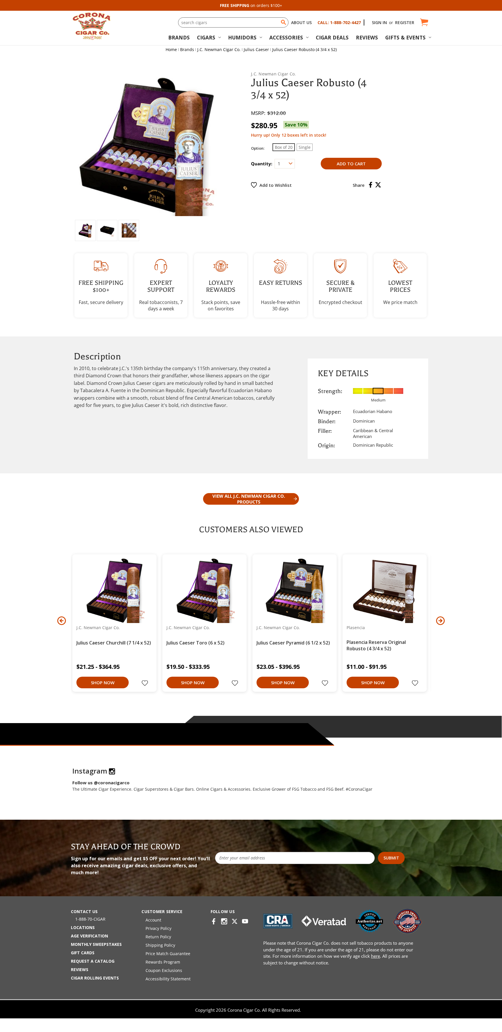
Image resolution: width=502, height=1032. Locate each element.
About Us (301, 22)
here (375, 956)
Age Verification (89, 936)
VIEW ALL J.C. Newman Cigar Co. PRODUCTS (248, 499)
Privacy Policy (158, 928)
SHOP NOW (102, 682)
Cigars (206, 37)
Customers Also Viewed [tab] (251, 529)
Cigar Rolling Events (95, 978)
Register (404, 22)
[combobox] (233, 22)
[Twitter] (378, 185)
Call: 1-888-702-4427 (339, 22)
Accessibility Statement (168, 979)
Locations (83, 927)
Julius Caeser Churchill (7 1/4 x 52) (113, 643)
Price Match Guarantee (168, 953)
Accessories (286, 37)
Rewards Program (163, 962)
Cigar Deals (332, 37)
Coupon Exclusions (164, 970)
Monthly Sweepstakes (96, 944)
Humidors (242, 37)
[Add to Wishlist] (145, 683)
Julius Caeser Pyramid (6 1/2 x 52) (293, 643)
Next (440, 620)
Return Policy (158, 936)
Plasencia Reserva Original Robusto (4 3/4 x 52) (376, 645)
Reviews (367, 37)
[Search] (283, 22)
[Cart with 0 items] (423, 22)
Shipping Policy (160, 945)
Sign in (379, 22)
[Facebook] (370, 185)
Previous (61, 620)
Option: (257, 148)
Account (153, 920)
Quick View (112, 590)
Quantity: (261, 163)
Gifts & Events (405, 37)
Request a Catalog (92, 961)
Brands (179, 37)
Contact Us (84, 911)
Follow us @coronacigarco (101, 782)
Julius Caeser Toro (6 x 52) (195, 643)
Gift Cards (82, 952)
